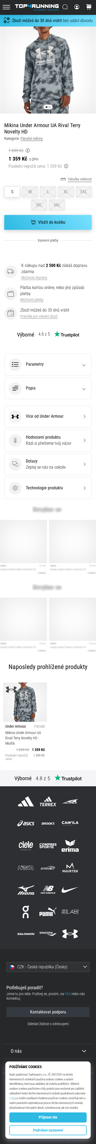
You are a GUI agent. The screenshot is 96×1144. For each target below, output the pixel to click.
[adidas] (26, 802)
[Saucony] (48, 934)
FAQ (68, 994)
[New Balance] (48, 890)
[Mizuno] (26, 890)
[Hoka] (26, 868)
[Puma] (48, 912)
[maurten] (70, 868)
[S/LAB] (70, 912)
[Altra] (70, 802)
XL (66, 191)
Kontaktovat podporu (48, 1012)
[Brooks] (48, 824)
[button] (48, 364)
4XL (57, 205)
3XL (39, 205)
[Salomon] (26, 934)
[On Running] (26, 912)
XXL (83, 191)
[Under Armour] (70, 934)
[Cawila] (70, 824)
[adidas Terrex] (48, 802)
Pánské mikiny (32, 138)
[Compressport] (48, 846)
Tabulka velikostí (80, 179)
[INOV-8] (48, 868)
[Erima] (70, 846)
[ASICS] (26, 824)
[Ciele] (26, 846)
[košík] (88, 7)
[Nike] (70, 890)
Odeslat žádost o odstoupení (48, 1024)
